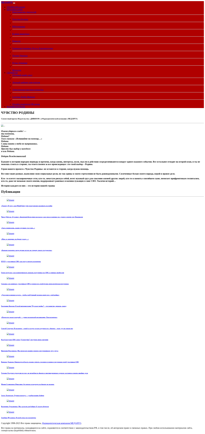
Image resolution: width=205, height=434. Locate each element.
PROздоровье (18, 26)
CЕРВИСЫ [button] (12, 72)
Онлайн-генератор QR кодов (26, 104)
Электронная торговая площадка (28, 90)
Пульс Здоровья (19, 63)
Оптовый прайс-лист (22, 75)
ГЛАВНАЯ (16, 7)
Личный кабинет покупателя (26, 82)
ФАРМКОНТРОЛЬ (16, 107)
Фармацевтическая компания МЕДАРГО (61, 423)
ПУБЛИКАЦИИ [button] (15, 9)
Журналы (16, 70)
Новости (16, 41)
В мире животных (21, 34)
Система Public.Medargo (23, 97)
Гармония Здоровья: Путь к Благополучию (32, 48)
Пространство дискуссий (24, 12)
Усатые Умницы (20, 55)
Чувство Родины (20, 19)
